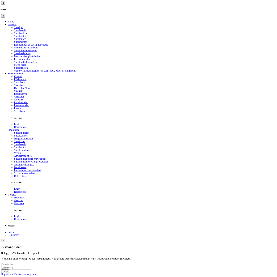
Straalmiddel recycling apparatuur (31, 161)
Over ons (18, 200)
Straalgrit (18, 27)
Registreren (20, 127)
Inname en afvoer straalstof (27, 170)
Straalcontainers (22, 150)
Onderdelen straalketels (26, 47)
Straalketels (20, 30)
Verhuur (18, 153)
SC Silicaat (19, 111)
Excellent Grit (21, 102)
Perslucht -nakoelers (24, 59)
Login (17, 124)
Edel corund (20, 79)
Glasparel (19, 96)
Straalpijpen (20, 39)
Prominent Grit (21, 105)
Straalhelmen (20, 41)
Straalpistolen (21, 67)
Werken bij (19, 197)
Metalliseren (20, 65)
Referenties (19, 176)
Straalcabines (20, 135)
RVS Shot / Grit (22, 88)
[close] (3, 16)
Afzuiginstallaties (23, 155)
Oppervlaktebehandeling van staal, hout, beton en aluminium (45, 70)
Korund (18, 76)
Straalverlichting (22, 53)
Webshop (12, 24)
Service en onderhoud (25, 173)
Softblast (18, 99)
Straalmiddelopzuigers (25, 62)
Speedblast (19, 82)
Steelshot (18, 85)
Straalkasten (20, 36)
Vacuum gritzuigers (24, 164)
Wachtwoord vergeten (24, 274)
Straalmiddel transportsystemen (30, 158)
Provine (18, 108)
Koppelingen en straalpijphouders (31, 44)
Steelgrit (18, 90)
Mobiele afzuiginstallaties (27, 56)
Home (11, 21)
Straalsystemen (21, 33)
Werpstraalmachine (23, 138)
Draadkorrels (20, 93)
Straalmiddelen (15, 73)
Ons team (19, 203)
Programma (13, 129)
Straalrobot (19, 141)
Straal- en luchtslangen (25, 50)
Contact (12, 194)
